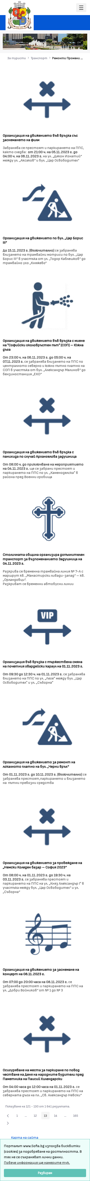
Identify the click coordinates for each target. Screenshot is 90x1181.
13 (47, 1116)
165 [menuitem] (77, 1116)
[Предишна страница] (8, 1115)
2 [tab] (58, 44)
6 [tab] (76, 44)
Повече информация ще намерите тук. (37, 1162)
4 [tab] (67, 44)
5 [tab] (71, 44)
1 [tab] (53, 44)
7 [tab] (81, 44)
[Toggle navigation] (81, 7)
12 (36, 1116)
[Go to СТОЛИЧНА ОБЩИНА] (20, 15)
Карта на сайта (24, 1137)
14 (57, 1116)
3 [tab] (62, 44)
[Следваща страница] (8, 1123)
